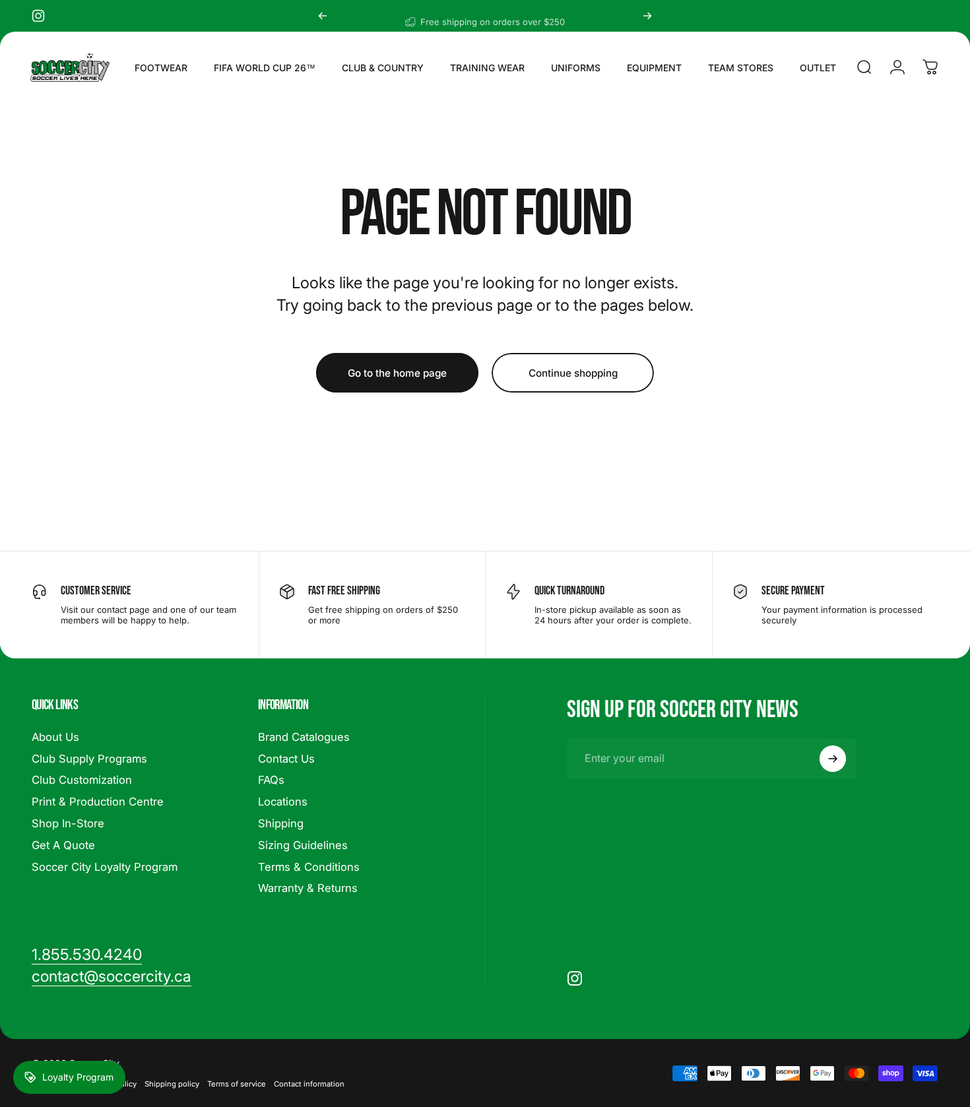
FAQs (271, 780)
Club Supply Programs (89, 758)
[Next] (647, 16)
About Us (55, 736)
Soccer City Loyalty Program (105, 866)
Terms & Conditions (309, 866)
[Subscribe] (833, 758)
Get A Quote (63, 845)
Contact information (309, 1084)
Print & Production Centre (98, 802)
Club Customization (82, 780)
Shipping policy (172, 1084)
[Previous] (322, 16)
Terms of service (236, 1084)
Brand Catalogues (304, 736)
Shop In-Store (68, 823)
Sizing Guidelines (303, 845)
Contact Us (286, 758)
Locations (282, 802)
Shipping (281, 823)
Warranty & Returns (308, 888)
